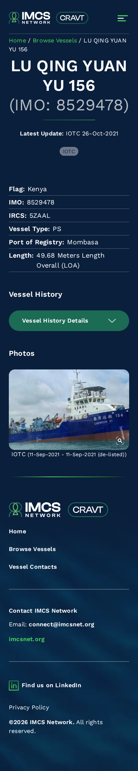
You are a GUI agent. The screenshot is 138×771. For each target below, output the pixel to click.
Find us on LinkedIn (51, 685)
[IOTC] (69, 409)
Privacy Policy (29, 707)
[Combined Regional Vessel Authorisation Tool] (48, 18)
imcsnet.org (27, 639)
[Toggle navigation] (122, 18)
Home (17, 531)
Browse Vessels (32, 549)
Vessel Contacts (33, 566)
